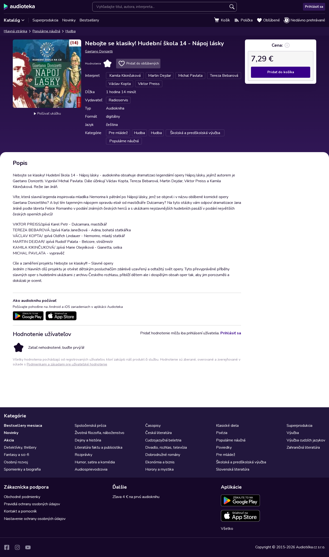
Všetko (227, 528)
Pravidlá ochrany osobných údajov (32, 504)
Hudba (71, 31)
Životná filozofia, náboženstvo (99, 432)
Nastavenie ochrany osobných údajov (35, 519)
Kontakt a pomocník (20, 511)
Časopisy (153, 425)
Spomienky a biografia (22, 469)
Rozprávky (83, 454)
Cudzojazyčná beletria (163, 440)
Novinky (69, 20)
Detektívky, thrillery (20, 447)
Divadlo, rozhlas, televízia (166, 447)
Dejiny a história (88, 440)
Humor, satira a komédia (95, 462)
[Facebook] (7, 547)
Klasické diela (227, 425)
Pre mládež (225, 454)
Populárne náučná (46, 31)
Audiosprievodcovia (91, 469)
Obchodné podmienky (22, 496)
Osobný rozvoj (16, 462)
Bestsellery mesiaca (23, 425)
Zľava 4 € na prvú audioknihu (135, 496)
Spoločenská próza (90, 425)
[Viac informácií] (287, 45)
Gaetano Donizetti (99, 51)
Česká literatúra (158, 432)
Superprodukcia (45, 20)
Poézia (221, 432)
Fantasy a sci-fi (16, 454)
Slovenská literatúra (232, 469)
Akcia (9, 440)
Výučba (293, 432)
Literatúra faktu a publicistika (98, 447)
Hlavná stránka (15, 31)
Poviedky (224, 447)
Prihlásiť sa (314, 6)
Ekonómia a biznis (160, 462)
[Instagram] (17, 547)
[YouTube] (28, 547)
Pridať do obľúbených (142, 63)
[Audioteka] (19, 6)
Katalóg (12, 20)
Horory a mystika (159, 469)
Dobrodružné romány (162, 454)
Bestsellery (89, 20)
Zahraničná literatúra (303, 447)
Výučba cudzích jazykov (306, 440)
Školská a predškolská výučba (241, 462)
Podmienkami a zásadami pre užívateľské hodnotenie (67, 364)
